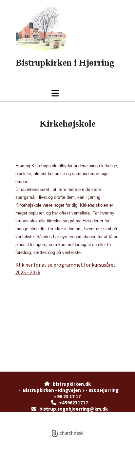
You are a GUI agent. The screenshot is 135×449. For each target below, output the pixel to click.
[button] (39, 93)
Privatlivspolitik (43, 415)
